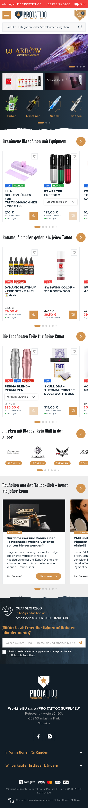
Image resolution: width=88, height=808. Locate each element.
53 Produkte (62, 463)
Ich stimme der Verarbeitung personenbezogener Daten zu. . (39, 653)
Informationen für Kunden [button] (27, 752)
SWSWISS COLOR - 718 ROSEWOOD (59, 289)
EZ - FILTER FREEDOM (53, 193)
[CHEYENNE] (13, 452)
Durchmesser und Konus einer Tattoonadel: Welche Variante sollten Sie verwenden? (31, 542)
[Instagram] (49, 736)
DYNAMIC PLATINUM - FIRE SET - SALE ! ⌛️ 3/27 (20, 291)
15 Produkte (38, 463)
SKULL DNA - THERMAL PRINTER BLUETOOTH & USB (59, 390)
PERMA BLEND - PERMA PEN (17, 388)
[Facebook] (38, 736)
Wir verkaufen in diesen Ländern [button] (32, 765)
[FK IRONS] (62, 452)
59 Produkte (13, 463)
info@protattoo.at (31, 613)
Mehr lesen (46, 576)
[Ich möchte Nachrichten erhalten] (80, 643)
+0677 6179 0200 (56, 4)
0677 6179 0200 (29, 608)
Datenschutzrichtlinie (23, 655)
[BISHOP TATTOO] (38, 452)
